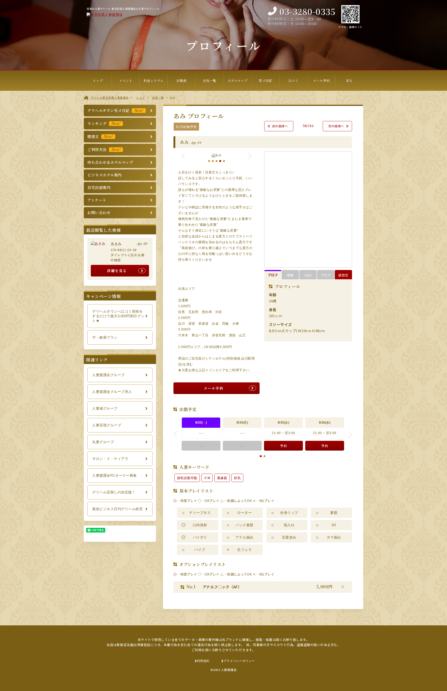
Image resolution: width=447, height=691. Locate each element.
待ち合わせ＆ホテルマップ (110, 162)
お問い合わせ (98, 212)
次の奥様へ (336, 126)
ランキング (104, 123)
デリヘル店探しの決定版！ (113, 492)
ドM (207, 477)
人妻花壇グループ (106, 425)
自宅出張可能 (187, 477)
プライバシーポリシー (239, 661)
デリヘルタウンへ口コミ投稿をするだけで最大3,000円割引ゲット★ (118, 316)
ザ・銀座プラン (105, 337)
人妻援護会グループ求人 (112, 392)
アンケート (96, 200)
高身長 (222, 477)
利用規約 (203, 661)
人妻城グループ (105, 408)
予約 (283, 445)
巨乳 (237, 477)
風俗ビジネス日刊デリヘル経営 (117, 509)
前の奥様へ (280, 126)
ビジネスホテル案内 (104, 175)
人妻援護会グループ (108, 375)
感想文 (343, 275)
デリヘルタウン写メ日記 (115, 110)
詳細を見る (117, 270)
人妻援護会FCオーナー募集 (114, 475)
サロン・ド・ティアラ (110, 459)
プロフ (273, 275)
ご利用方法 (104, 149)
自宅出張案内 (98, 187)
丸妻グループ (103, 442)
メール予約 (214, 388)
